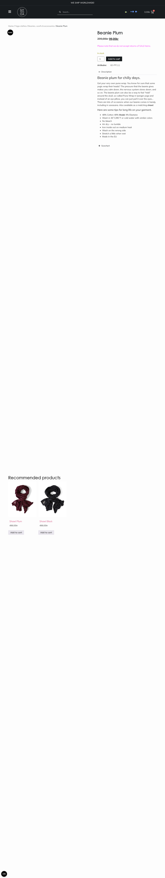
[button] (80, 34)
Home (11, 25)
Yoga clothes (21, 25)
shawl (150, 104)
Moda (122, 114)
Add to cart (114, 58)
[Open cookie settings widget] (4, 874)
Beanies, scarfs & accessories (41, 25)
